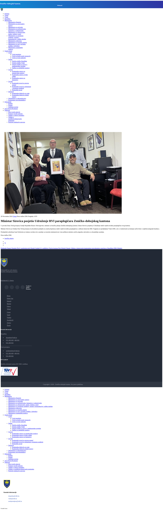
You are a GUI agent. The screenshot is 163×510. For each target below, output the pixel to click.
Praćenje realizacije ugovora (16, 122)
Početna (7, 14)
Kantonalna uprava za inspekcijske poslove (18, 72)
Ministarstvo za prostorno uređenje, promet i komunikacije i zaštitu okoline (17, 37)
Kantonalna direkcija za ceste (20, 93)
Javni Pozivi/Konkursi (11, 108)
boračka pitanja (9, 238)
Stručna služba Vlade (18, 63)
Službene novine (13, 107)
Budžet (10, 103)
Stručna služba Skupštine (19, 61)
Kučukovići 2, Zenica (7, 280)
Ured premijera (16, 54)
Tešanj (9, 309)
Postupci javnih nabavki (15, 114)
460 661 (17, 340)
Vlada (6, 17)
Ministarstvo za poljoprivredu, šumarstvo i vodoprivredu (17, 29)
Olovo (9, 306)
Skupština (7, 19)
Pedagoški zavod (17, 90)
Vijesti (6, 15)
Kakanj (9, 301)
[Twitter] (5, 243)
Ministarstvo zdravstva (15, 41)
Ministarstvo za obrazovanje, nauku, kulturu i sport (16, 33)
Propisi (10, 105)
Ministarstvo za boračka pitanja (17, 42)
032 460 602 (9, 356)
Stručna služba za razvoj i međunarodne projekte (19, 65)
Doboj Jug (10, 298)
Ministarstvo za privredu (15, 27)
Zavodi (10, 81)
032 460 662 (9, 343)
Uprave (10, 69)
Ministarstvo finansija (14, 22)
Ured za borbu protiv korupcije (21, 56)
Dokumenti (8, 102)
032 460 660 (9, 340)
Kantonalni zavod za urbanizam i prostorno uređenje (21, 87)
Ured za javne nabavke (19, 58)
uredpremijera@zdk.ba (13, 351)
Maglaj (9, 304)
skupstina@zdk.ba (11, 337)
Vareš (8, 315)
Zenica (9, 323)
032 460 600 (9, 353)
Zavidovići (10, 320)
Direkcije (11, 91)
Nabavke (7, 110)
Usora (8, 312)
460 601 (17, 353)
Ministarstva (8, 20)
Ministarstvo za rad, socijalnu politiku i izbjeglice (17, 45)
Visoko (9, 317)
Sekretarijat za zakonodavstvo (17, 98)
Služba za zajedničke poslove (21, 68)
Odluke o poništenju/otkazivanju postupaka (15, 118)
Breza (8, 296)
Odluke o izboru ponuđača (16, 115)
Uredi (10, 52)
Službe (10, 59)
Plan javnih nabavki (14, 112)
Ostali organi (8, 51)
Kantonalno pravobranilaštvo (17, 100)
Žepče (9, 325)
